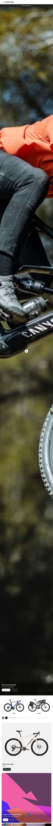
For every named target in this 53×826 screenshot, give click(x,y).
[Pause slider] (50, 690)
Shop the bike (7, 769)
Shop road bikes (6, 690)
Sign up (5, 819)
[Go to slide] (10, 693)
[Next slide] (6, 717)
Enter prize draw (16, 690)
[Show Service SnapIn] (51, 413)
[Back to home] (9, 2)
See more (12, 819)
